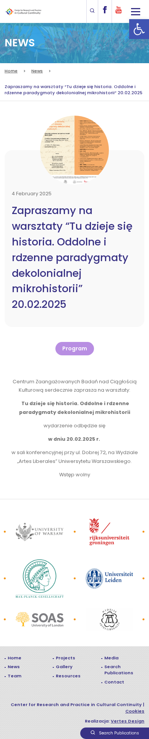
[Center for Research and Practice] (24, 11)
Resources (68, 676)
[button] (139, 29)
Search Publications (118, 670)
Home (11, 71)
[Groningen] (109, 532)
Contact (114, 682)
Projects (65, 658)
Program (74, 348)
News (37, 71)
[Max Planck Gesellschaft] (39, 578)
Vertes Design (127, 721)
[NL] (109, 578)
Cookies (134, 711)
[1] (39, 532)
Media (111, 658)
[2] (109, 620)
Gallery (64, 667)
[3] (39, 619)
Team (14, 676)
